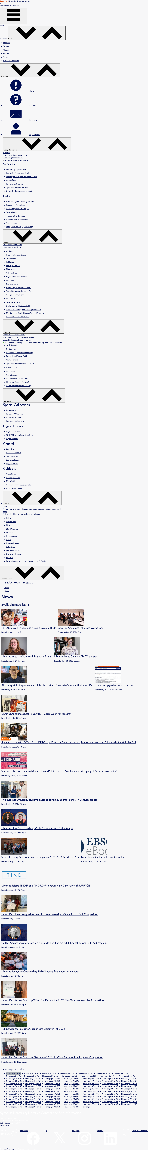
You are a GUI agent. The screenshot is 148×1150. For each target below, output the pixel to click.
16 (33, 1078)
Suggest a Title (12, 463)
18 (71, 1078)
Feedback (33, 120)
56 (129, 1091)
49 (129, 1089)
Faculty (6, 46)
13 (108, 1076)
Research (7, 332)
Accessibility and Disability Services (20, 201)
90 (110, 1104)
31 (52, 1083)
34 (110, 1083)
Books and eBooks (13, 453)
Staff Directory (12, 529)
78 (14, 1101)
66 (52, 1096)
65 (33, 1096)
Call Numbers (11, 273)
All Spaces (10, 251)
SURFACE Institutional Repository (19, 435)
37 (33, 1086)
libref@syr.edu (4, 1125)
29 (14, 1083)
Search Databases (13, 460)
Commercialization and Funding (18, 385)
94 (52, 1107)
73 (52, 1099)
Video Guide (11, 474)
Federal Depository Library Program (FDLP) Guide (26, 561)
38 (52, 1086)
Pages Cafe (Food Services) (16, 276)
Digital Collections (13, 431)
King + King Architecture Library (18, 287)
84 (129, 1101)
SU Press (9, 557)
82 (91, 1101)
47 (91, 1089)
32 (71, 1083)
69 (110, 1096)
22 (14, 1081)
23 (33, 1081)
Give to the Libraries (14, 554)
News (8, 539)
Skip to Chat (13, 1)
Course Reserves (12, 180)
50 (14, 1091)
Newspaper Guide (13, 477)
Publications (11, 521)
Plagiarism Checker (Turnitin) (17, 382)
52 (52, 1091)
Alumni (6, 50)
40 (91, 1086)
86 (33, 1104)
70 (129, 1096)
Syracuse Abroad (13, 302)
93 (33, 1107)
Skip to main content (23, 1)
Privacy (141, 1130)
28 (129, 1081)
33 (91, 1083)
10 (50, 1076)
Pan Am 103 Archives (14, 414)
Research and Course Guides (17, 356)
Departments (11, 536)
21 (129, 1078)
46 (71, 1089)
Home (6, 587)
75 (91, 1099)
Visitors (6, 53)
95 (71, 1107)
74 (71, 1099)
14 (127, 1076)
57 (14, 1094)
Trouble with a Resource (15, 216)
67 (71, 1096)
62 (110, 1094)
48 (110, 1089)
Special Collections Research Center (20, 291)
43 (14, 1089)
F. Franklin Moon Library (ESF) (18, 317)
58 (33, 1094)
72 (33, 1099)
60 (71, 1094)
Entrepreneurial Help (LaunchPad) (19, 227)
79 (33, 1101)
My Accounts (34, 134)
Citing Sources (11, 375)
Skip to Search (4, 1)
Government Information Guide (18, 485)
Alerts (31, 91)
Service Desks (11, 212)
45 (52, 1089)
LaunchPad (10, 298)
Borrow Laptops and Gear (16, 169)
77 (129, 1099)
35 (129, 1083)
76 (110, 1099)
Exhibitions (10, 262)
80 (52, 1101)
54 (91, 1091)
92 (14, 1107)
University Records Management (19, 191)
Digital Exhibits (12, 438)
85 (14, 1104)
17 (52, 1078)
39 (71, 1086)
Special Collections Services (17, 187)
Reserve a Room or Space (16, 255)
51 (33, 1091)
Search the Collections (15, 421)
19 (91, 1078)
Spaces (7, 242)
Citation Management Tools (17, 378)
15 (14, 1078)
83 (110, 1101)
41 (110, 1086)
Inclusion (9, 532)
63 (129, 1094)
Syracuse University (11, 61)
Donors (6, 57)
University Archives (13, 417)
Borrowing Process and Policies (18, 173)
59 (52, 1094)
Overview (10, 449)
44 (33, 1089)
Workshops (10, 371)
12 (88, 1076)
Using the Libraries (11, 150)
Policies (9, 518)
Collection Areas (12, 410)
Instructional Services (14, 184)
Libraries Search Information (17, 219)
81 (71, 1101)
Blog (8, 525)
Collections (8, 401)
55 (110, 1091)
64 (14, 1096)
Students (6, 43)
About (6, 503)
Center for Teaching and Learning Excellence (23, 309)
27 (110, 1081)
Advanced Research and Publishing (19, 352)
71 (14, 1099)
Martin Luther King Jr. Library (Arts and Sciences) (25, 313)
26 (91, 1081)
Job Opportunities (13, 550)
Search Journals (12, 456)
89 (91, 1104)
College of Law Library (15, 295)
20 (110, 1078)
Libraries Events (12, 543)
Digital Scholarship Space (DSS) (18, 306)
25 (71, 1081)
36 (14, 1086)
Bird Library (11, 280)
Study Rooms (11, 258)
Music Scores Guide (14, 488)
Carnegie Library (12, 284)
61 (91, 1094)
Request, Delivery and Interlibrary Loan (21, 176)
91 (129, 1104)
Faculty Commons (13, 265)
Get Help (32, 105)
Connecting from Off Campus (17, 209)
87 (52, 1104)
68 (91, 1096)
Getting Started (12, 349)
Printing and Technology (15, 205)
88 (71, 1104)
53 (71, 1091)
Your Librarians (12, 223)
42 (129, 1086)
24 (52, 1081)
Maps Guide (11, 481)
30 (33, 1083)
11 (69, 1076)
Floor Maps (10, 269)
